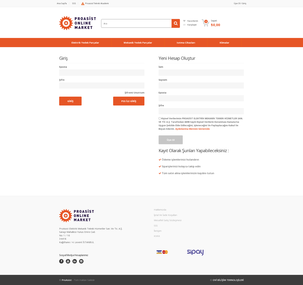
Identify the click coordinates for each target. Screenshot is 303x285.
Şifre (61, 79)
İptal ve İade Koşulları (165, 215)
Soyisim (163, 79)
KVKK (157, 236)
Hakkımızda (160, 209)
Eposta (63, 66)
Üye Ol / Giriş (240, 3)
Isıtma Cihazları (186, 42)
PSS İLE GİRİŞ (128, 101)
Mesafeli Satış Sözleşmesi (167, 220)
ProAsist (67, 280)
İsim (161, 66)
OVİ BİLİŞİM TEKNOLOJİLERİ (228, 280)
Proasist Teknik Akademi (97, 3)
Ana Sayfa (62, 3)
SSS (74, 3)
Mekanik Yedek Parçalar (138, 42)
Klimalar (224, 42)
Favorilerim (192, 20)
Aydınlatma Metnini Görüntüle (192, 128)
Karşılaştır (192, 24)
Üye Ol (171, 139)
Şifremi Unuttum (134, 92)
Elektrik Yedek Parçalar (85, 42)
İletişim (157, 230)
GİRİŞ (70, 101)
